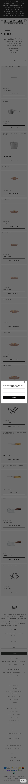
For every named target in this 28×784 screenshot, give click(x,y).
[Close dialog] (25, 382)
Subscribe (14, 397)
